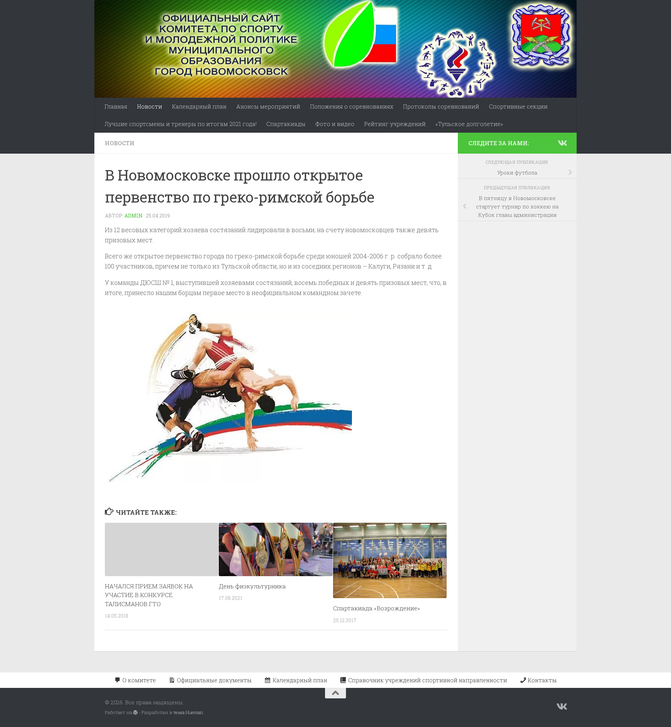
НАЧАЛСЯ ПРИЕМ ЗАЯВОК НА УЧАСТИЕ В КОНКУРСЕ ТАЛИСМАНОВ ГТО (149, 595)
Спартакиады (285, 123)
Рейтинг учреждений (395, 123)
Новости (149, 106)
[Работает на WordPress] (135, 712)
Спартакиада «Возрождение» (376, 608)
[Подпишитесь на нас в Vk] (562, 143)
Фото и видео (334, 123)
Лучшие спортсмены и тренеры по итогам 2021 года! (180, 123)
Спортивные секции (518, 106)
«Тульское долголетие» (469, 123)
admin (133, 215)
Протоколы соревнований (441, 106)
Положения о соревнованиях (351, 106)
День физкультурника (252, 586)
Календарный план (199, 106)
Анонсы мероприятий (268, 106)
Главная (115, 106)
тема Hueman (188, 712)
